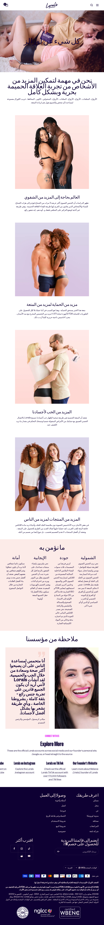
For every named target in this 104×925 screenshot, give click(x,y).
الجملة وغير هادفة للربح (56, 815)
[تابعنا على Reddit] (21, 856)
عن (97, 810)
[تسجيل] (58, 851)
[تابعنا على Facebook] (14, 848)
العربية (70, 867)
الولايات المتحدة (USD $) (87, 867)
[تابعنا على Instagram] (21, 848)
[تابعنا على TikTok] (29, 848)
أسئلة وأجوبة (60, 800)
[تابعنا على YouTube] (29, 856)
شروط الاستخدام (58, 821)
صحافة (96, 821)
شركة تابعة (94, 831)
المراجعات (94, 826)
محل (97, 805)
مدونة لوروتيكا (93, 815)
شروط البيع (61, 826)
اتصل (63, 805)
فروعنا (63, 810)
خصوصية (62, 831)
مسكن (96, 800)
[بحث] (91, 5)
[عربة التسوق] (6, 5)
